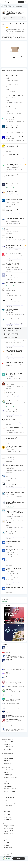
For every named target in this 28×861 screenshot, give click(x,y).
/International (21, 31)
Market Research (7, 763)
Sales (5, 755)
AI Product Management (9, 853)
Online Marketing (7, 760)
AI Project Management (9, 858)
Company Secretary (8, 828)
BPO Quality (6, 840)
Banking (5, 743)
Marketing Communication (10, 762)
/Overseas (16, 31)
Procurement (7, 814)
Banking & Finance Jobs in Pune (10, 337)
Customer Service (8, 847)
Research (6, 771)
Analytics (6, 772)
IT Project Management (9, 797)
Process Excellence (8, 774)
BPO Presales (6, 842)
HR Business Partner (8, 785)
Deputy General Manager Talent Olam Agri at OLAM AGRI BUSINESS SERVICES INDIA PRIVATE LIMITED (15, 13)
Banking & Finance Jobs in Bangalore (11, 331)
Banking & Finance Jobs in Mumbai (11, 330)
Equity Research (7, 749)
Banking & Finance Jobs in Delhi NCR (11, 333)
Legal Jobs (4, 823)
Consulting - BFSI (7, 775)
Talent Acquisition (8, 786)
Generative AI (7, 854)
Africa (13, 31)
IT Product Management (9, 803)
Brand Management (8, 758)
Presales (5, 800)
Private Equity (7, 748)
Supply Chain (7, 811)
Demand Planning (8, 819)
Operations (6, 812)
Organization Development (10, 788)
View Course (10, 187)
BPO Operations (7, 839)
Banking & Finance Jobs (7, 739)
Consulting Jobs (6, 767)
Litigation (6, 826)
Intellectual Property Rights (10, 830)
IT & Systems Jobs (6, 795)
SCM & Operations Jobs (7, 809)
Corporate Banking (8, 744)
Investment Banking (8, 746)
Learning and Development (10, 789)
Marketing (6, 757)
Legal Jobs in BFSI (7, 831)
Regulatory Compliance (9, 825)
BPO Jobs (4, 837)
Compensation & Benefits (9, 791)
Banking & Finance (7, 5)
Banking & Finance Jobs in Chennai (11, 336)
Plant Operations (7, 817)
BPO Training (6, 845)
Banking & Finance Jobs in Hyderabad (11, 334)
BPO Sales (6, 844)
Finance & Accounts (8, 741)
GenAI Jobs (5, 851)
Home (2, 5)
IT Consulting (7, 799)
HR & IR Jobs (5, 781)
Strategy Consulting (8, 769)
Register (21, 2)
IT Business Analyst (8, 805)
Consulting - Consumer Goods (11, 777)
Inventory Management (9, 816)
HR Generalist (7, 783)
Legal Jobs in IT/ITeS (8, 833)
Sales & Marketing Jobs (7, 753)
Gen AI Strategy (7, 856)
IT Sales (5, 802)
